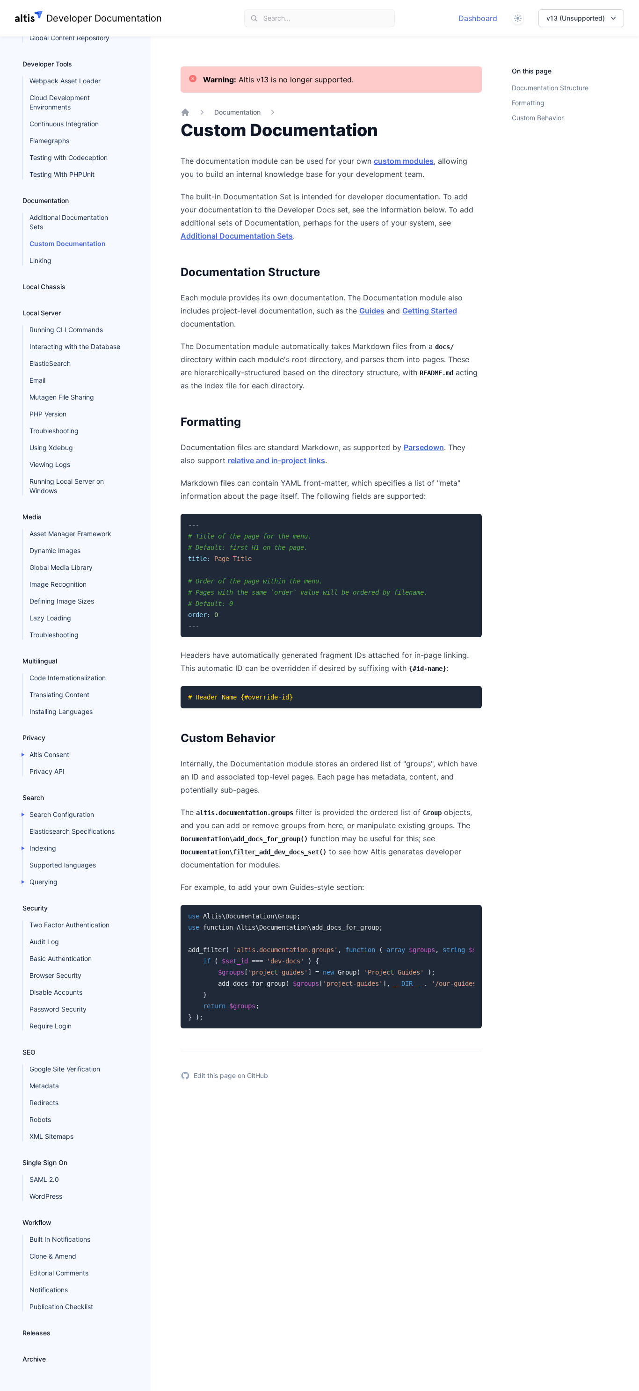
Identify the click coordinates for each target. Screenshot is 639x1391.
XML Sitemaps (51, 1136)
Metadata (44, 1086)
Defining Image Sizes (61, 601)
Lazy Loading (50, 618)
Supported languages (62, 865)
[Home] (185, 112)
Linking (40, 260)
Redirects (43, 1103)
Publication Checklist (61, 1307)
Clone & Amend (52, 1256)
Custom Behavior (538, 118)
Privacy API (47, 771)
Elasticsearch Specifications (72, 831)
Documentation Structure (550, 88)
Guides (372, 310)
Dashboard (477, 18)
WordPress (45, 1196)
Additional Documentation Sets (68, 222)
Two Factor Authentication (69, 925)
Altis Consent (49, 754)
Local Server (41, 313)
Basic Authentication (60, 958)
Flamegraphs (49, 141)
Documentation (45, 200)
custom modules (404, 161)
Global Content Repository (69, 38)
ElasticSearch (50, 363)
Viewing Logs (49, 464)
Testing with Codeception (68, 157)
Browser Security (55, 975)
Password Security (58, 1009)
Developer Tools (47, 64)
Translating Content (59, 695)
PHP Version (47, 414)
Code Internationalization (67, 678)
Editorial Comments (58, 1273)
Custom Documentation (67, 244)
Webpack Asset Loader (65, 81)
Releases (36, 1333)
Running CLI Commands (66, 330)
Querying (43, 882)
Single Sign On (44, 1162)
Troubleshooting (54, 431)
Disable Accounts (55, 992)
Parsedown (424, 447)
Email (37, 380)
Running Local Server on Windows (66, 486)
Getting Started (429, 310)
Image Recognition (58, 584)
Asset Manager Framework (70, 534)
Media (32, 517)
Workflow (36, 1222)
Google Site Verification (64, 1069)
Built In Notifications (59, 1239)
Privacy (33, 738)
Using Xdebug (51, 448)
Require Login (50, 1026)
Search (33, 797)
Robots (40, 1119)
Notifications (48, 1290)
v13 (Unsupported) (575, 18)
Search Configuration (61, 814)
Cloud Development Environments (59, 102)
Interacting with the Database (74, 346)
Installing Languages (61, 711)
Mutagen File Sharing (61, 397)
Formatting (528, 103)
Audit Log (44, 942)
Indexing (42, 848)
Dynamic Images (54, 550)
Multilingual (39, 661)
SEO (29, 1052)
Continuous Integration (64, 124)
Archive (34, 1359)
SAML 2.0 (44, 1179)
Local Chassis (43, 287)
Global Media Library (61, 567)
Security (35, 908)
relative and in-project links (276, 460)
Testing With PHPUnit (61, 174)
